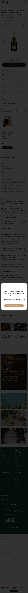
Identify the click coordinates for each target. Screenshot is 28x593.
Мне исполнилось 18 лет (14, 305)
